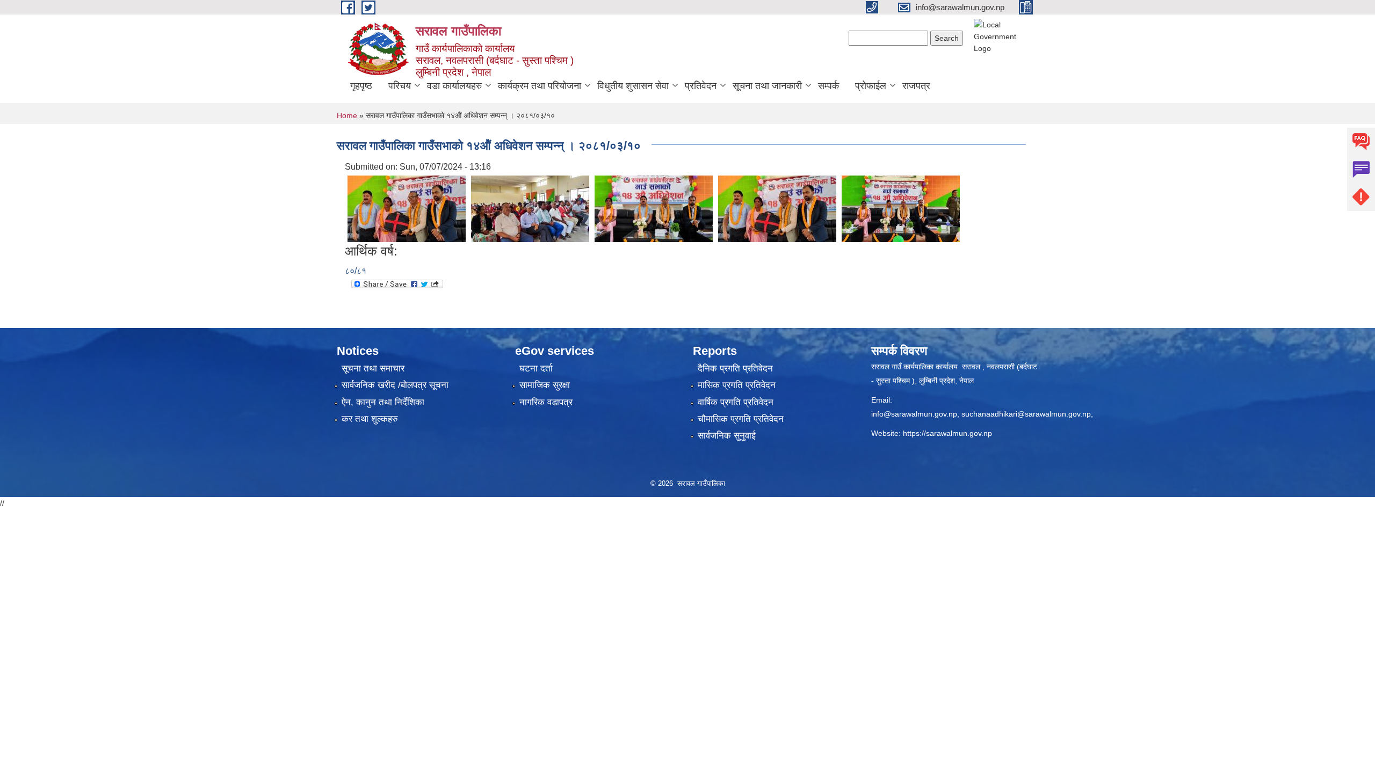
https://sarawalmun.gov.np (947, 433)
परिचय (399, 86)
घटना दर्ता (536, 368)
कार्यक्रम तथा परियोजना (539, 86)
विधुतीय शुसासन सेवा (633, 86)
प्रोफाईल (870, 86)
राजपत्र (916, 86)
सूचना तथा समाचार (373, 368)
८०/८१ (355, 270)
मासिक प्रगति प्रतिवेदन (737, 385)
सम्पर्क (828, 86)
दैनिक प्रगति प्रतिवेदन (735, 368)
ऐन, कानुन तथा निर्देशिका (383, 402)
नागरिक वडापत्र (546, 402)
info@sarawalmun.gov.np (914, 414)
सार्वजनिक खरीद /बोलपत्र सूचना (395, 385)
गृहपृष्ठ (361, 86)
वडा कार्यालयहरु (454, 86)
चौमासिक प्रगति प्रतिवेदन (741, 419)
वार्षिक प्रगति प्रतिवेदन (735, 402)
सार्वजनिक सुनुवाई (727, 436)
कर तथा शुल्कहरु (370, 419)
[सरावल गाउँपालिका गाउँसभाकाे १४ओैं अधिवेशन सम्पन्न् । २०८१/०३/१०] (407, 208)
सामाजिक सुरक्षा (544, 385)
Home (347, 115)
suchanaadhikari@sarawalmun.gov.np (1026, 414)
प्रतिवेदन (701, 86)
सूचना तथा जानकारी (767, 86)
